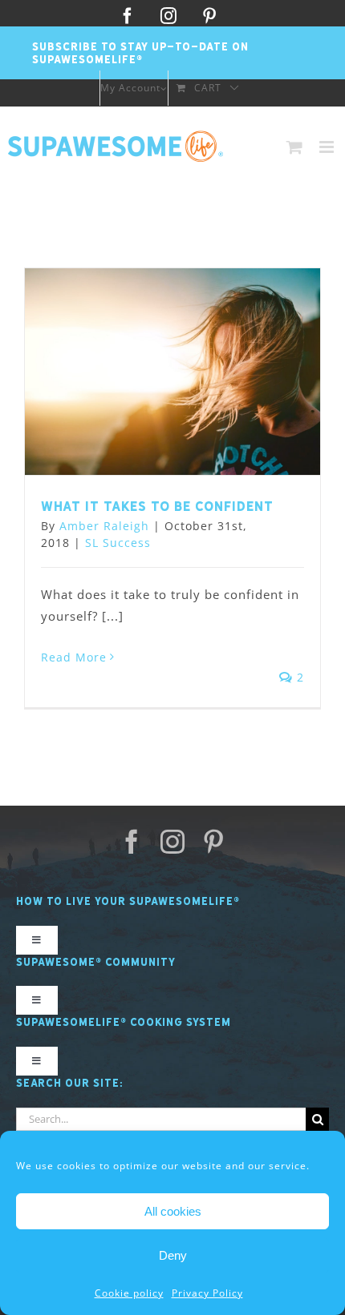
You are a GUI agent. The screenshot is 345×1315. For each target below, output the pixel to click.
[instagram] (172, 842)
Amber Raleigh (104, 525)
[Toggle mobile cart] (294, 147)
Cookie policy (129, 1293)
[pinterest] (213, 842)
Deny (173, 1255)
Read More (74, 657)
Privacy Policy (207, 1293)
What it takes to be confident (157, 506)
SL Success (118, 542)
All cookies (172, 1211)
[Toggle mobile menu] (328, 147)
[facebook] (132, 842)
